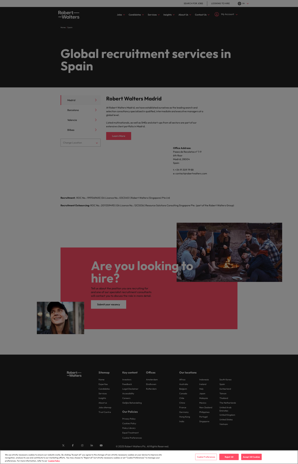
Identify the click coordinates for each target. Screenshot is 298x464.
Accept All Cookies (251, 456)
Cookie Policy (54, 461)
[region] (149, 457)
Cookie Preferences (206, 456)
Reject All (229, 456)
